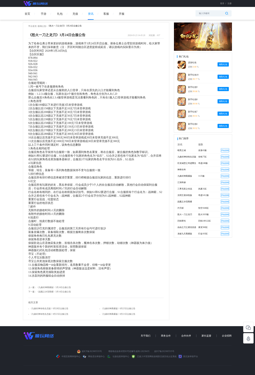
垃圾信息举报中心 (120, 356)
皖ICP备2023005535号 (92, 351)
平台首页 (32, 26)
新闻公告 (42, 26)
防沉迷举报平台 (190, 356)
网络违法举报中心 (96, 356)
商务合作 (166, 335)
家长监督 (206, 335)
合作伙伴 (186, 335)
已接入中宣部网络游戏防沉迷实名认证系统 (157, 356)
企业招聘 (227, 335)
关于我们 (145, 335)
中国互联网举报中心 (71, 356)
